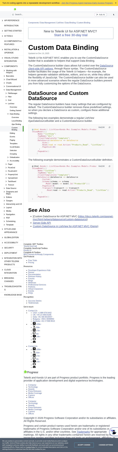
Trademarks (83, 431)
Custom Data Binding (63, 47)
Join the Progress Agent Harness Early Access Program (87, 3)
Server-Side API (42, 222)
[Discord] (34, 342)
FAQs (30, 293)
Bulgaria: (43, 319)
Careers (31, 395)
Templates (14, 143)
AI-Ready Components (44, 254)
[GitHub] (34, 340)
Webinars (32, 283)
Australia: (44, 321)
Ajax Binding (16, 124)
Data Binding (70, 23)
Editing (12, 133)
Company (32, 385)
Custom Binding (15, 129)
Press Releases (34, 391)
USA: (42, 313)
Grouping (13, 154)
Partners (31, 287)
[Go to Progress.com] (31, 373)
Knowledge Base (13, 295)
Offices (31, 397)
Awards (31, 389)
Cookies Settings (106, 445)
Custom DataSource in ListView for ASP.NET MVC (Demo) (65, 226)
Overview (13, 107)
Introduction (11, 26)
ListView (60, 23)
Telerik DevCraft (30, 246)
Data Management (47, 23)
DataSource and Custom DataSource (58, 95)
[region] (59, 445)
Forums (31, 279)
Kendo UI (27, 250)
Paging (12, 140)
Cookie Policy (30, 447)
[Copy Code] (109, 127)
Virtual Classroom (35, 289)
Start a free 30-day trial (70, 35)
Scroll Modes (15, 147)
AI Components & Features (13, 42)
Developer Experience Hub (39, 270)
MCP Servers (29, 254)
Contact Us (32, 311)
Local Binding (17, 121)
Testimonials (33, 303)
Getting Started (15, 110)
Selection (13, 150)
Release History (34, 276)
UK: (42, 315)
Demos (31, 272)
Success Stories (34, 301)
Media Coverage (35, 393)
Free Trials (32, 260)
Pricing (31, 262)
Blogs (30, 281)
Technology (33, 387)
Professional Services (37, 285)
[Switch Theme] (114, 14)
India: (42, 317)
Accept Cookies (84, 445)
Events (12, 137)
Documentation (34, 274)
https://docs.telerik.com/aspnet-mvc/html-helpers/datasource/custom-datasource (73, 218)
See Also (39, 210)
